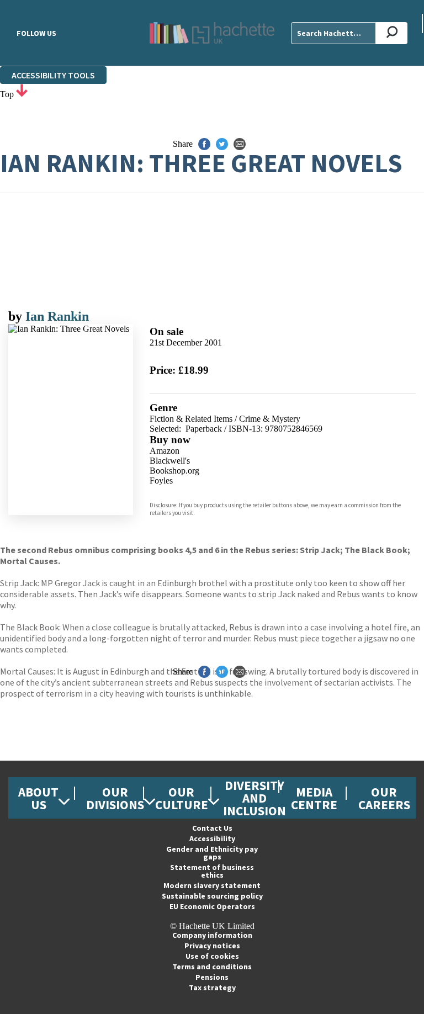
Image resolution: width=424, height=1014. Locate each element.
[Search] (391, 33)
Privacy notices (212, 946)
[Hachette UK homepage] (212, 33)
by (16, 316)
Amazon (164, 450)
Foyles (161, 480)
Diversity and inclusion (254, 798)
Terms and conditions (212, 966)
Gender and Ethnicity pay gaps (212, 853)
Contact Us (212, 828)
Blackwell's (170, 460)
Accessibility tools (53, 75)
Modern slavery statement (212, 885)
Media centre (314, 798)
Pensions (212, 977)
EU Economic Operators (212, 906)
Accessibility (212, 838)
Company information (212, 935)
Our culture (181, 798)
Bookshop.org (174, 470)
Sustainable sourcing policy (212, 896)
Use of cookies (212, 956)
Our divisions (115, 798)
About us (38, 798)
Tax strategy (212, 987)
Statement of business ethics (212, 871)
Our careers (384, 798)
